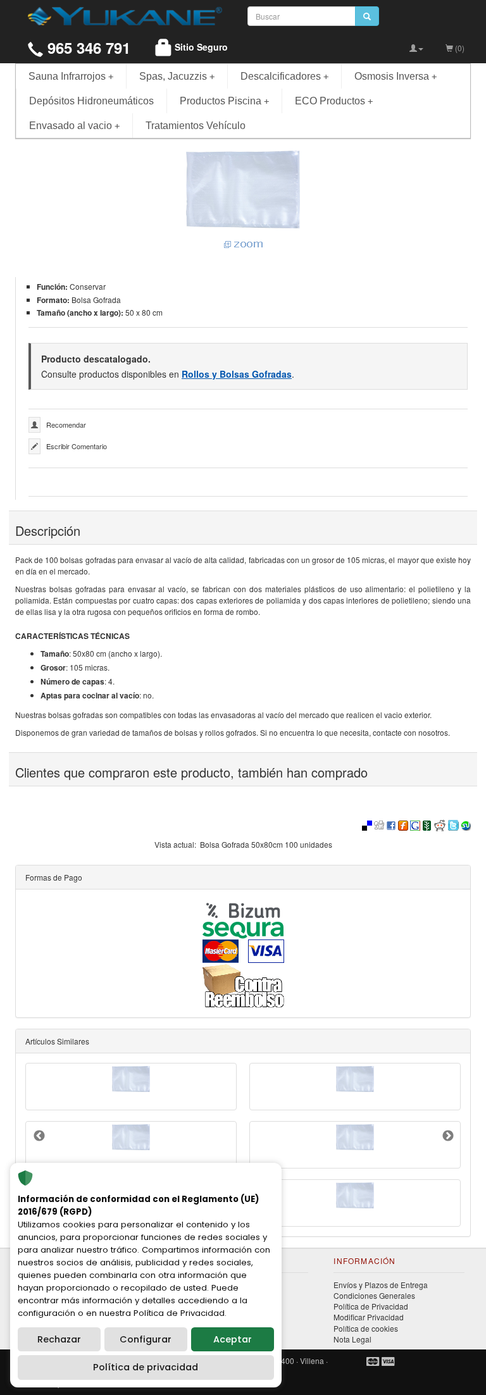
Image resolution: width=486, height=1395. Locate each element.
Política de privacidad (145, 1367)
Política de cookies (365, 1328)
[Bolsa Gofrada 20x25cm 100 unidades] (355, 1079)
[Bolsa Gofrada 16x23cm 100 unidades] (355, 1195)
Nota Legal (352, 1339)
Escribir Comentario (76, 446)
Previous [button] (39, 1136)
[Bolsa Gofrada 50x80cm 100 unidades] (243, 201)
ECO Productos (334, 101)
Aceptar (232, 1339)
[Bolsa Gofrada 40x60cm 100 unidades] (131, 1079)
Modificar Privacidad (368, 1316)
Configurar (145, 1339)
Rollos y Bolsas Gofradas (237, 374)
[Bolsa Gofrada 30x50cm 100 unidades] (131, 1137)
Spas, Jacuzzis (177, 76)
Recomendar (66, 424)
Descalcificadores (284, 76)
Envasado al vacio (74, 125)
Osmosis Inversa (395, 76)
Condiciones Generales (374, 1295)
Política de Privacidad (370, 1306)
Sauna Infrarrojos (70, 76)
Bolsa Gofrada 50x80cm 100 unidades (266, 844)
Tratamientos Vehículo (196, 125)
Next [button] (448, 1136)
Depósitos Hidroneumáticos (91, 101)
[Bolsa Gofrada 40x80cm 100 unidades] (355, 1137)
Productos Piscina (224, 101)
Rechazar (59, 1339)
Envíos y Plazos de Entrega (380, 1284)
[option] (243, 1145)
